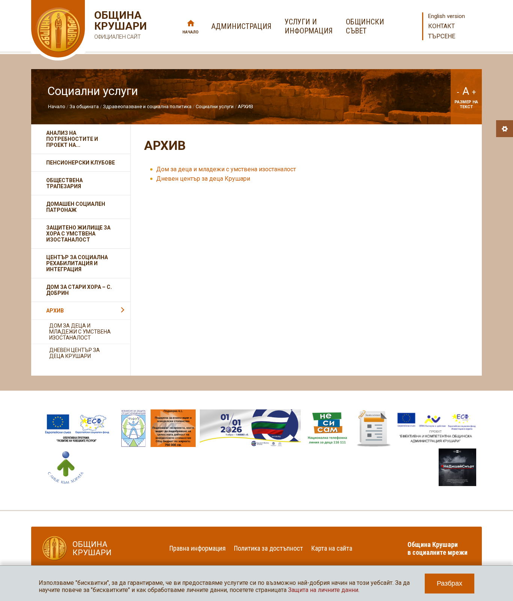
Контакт (441, 26)
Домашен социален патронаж (75, 207)
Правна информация (197, 548)
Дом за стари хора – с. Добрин (79, 290)
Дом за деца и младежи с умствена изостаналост (226, 169)
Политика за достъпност (268, 548)
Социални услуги (215, 106)
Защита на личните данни (323, 589)
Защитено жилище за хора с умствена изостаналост (78, 234)
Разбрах (449, 583)
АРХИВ (245, 106)
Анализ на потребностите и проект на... (72, 139)
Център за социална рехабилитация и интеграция (77, 263)
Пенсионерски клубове (80, 163)
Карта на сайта (331, 548)
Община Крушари (119, 25)
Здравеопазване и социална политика (147, 106)
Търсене (441, 36)
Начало (191, 32)
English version (446, 16)
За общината (84, 106)
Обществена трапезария (64, 183)
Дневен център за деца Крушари (203, 178)
